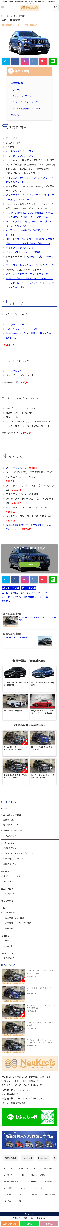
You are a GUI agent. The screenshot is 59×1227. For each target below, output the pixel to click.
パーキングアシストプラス (19, 151)
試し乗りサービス (10, 825)
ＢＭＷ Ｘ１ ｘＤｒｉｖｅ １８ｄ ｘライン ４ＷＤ (41, 971)
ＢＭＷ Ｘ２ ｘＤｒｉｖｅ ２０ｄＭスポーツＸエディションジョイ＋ (41, 1041)
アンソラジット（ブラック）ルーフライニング (30, 265)
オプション (16, 114)
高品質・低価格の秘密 (12, 830)
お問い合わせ (10, 1223)
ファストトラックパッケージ (26, 108)
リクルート (8, 946)
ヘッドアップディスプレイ (19, 247)
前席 (26, 256)
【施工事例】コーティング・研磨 (17, 923)
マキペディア (8, 893)
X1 (23, 593)
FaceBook (27, 1157)
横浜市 (6, 600)
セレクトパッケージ (21, 95)
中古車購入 (31, 597)
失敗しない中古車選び (11, 815)
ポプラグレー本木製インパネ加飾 (23, 230)
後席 (32, 256)
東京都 (44, 597)
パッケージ (16, 89)
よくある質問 (9, 958)
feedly (30, 564)
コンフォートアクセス (36, 274)
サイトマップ (23, 1188)
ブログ (4, 907)
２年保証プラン (9, 848)
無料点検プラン (9, 864)
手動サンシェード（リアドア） (22, 329)
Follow (29, 554)
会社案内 (35, 1195)
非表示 (25, 71)
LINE (29, 1223)
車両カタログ (7, 888)
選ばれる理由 (9, 819)
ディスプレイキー (15, 371)
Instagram (43, 1157)
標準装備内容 (17, 83)
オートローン (8, 881)
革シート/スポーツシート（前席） (23, 252)
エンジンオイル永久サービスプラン (18, 853)
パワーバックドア (15, 274)
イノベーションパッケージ (25, 102)
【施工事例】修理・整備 (13, 917)
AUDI (5, 593)
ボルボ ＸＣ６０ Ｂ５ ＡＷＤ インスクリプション (41, 1006)
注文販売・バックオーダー (14, 876)
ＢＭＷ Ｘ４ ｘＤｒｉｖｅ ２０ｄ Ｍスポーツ (41, 1023)
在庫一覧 (5, 871)
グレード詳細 (29, 587)
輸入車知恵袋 (9, 912)
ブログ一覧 (7, 1195)
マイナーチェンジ (37, 593)
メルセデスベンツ (12, 597)
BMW (15, 593)
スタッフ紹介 (7, 901)
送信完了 (22, 1201)
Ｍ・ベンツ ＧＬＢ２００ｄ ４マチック (41, 989)
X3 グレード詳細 (10, 587)
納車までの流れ (9, 835)
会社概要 (5, 936)
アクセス (7, 940)
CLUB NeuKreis (30, 1181)
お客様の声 (8, 928)
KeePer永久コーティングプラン (16, 858)
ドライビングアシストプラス (21, 155)
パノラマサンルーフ (16, 324)
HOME (4, 808)
